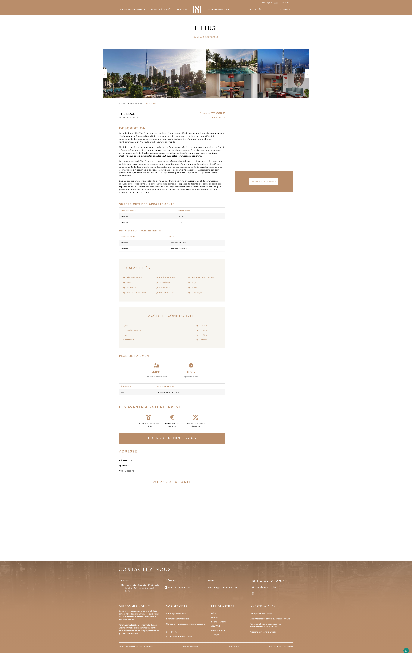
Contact (285, 9)
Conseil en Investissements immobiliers (185, 624)
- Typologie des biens (250, 138)
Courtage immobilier (176, 613)
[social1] (261, 593)
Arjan (213, 613)
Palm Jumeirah (218, 630)
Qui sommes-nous (217, 9)
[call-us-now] (165, 587)
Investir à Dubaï (160, 9)
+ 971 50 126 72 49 (179, 587)
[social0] (253, 593)
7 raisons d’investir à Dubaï (263, 632)
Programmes (136, 103)
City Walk (215, 626)
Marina (214, 617)
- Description (246, 133)
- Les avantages (247, 159)
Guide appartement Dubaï (179, 636)
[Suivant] (307, 73)
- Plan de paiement (249, 154)
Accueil (122, 103)
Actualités (255, 9)
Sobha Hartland (218, 622)
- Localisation (246, 149)
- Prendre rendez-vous (250, 143)
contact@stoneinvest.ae (222, 587)
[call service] (406, 650)
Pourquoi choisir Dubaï (261, 613)
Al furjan (215, 635)
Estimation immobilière (177, 619)
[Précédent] (105, 73)
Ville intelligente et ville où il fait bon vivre (270, 619)
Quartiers (181, 9)
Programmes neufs (131, 9)
